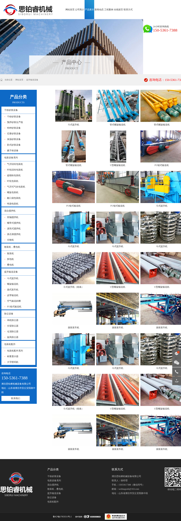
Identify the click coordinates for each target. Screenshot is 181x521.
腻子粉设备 (12, 150)
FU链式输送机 (14, 306)
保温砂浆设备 (14, 139)
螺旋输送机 (12, 284)
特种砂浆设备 (14, 128)
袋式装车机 (12, 289)
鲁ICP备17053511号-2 (62, 517)
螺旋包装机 (12, 192)
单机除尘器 (12, 320)
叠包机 (10, 265)
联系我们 (15, 398)
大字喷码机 (12, 362)
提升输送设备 (11, 272)
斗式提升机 (12, 278)
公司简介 (79, 9)
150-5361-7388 (176, 371)
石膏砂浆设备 (14, 133)
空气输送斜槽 (14, 301)
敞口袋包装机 (14, 198)
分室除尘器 (12, 326)
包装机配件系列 (15, 351)
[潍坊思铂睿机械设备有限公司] (28, 7)
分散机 (10, 240)
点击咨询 (176, 354)
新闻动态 (99, 9)
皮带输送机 (12, 295)
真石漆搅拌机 (14, 234)
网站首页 (70, 9)
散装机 (10, 253)
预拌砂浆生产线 (15, 122)
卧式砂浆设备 (14, 145)
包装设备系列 (11, 157)
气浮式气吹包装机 (16, 186)
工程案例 (108, 9)
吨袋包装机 (12, 203)
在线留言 (118, 9)
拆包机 (10, 259)
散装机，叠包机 (12, 247)
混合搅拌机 (10, 211)
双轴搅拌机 (12, 217)
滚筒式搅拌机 (14, 228)
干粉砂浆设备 (11, 110)
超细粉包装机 (14, 175)
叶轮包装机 (12, 181)
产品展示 (89, 9)
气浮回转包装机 (15, 164)
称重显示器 (12, 356)
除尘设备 (8, 313)
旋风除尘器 (12, 337)
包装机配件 (10, 344)
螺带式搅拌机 (14, 223)
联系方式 (128, 9)
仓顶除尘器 (12, 331)
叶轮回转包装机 (15, 170)
